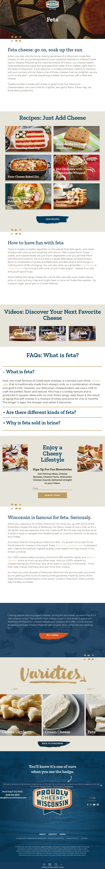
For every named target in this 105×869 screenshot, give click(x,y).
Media (63, 834)
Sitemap (84, 838)
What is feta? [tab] (20, 371)
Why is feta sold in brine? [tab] (33, 422)
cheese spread (16, 268)
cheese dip (87, 265)
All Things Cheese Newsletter (53, 491)
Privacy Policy (46, 786)
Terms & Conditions (56, 838)
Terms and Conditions (63, 786)
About (42, 834)
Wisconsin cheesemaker (69, 545)
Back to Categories (52, 743)
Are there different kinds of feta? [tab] (41, 412)
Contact (53, 834)
